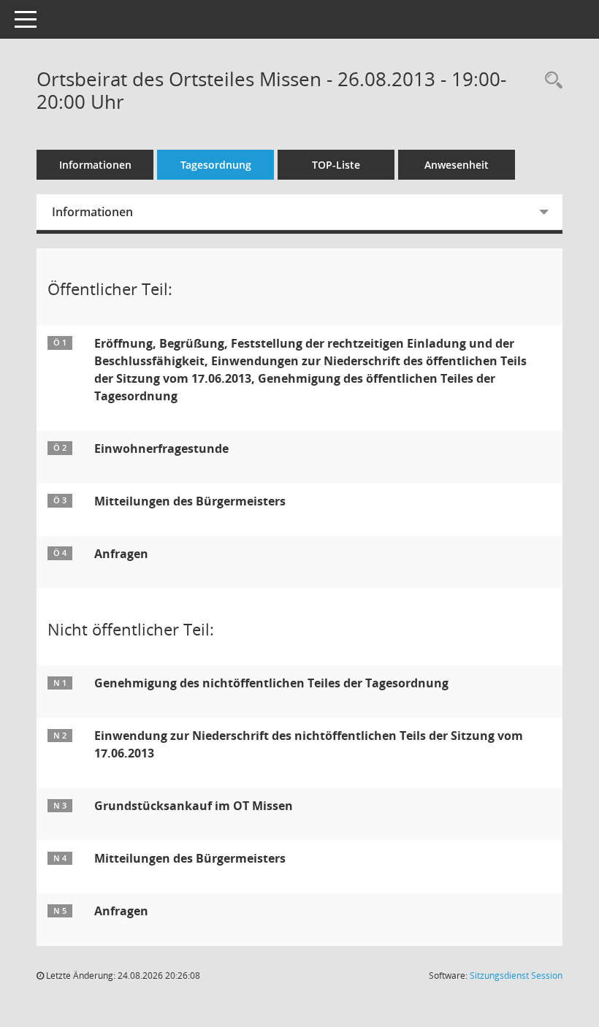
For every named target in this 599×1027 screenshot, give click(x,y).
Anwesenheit (456, 165)
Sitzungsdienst (516, 975)
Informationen (95, 165)
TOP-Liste (336, 165)
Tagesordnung (215, 165)
